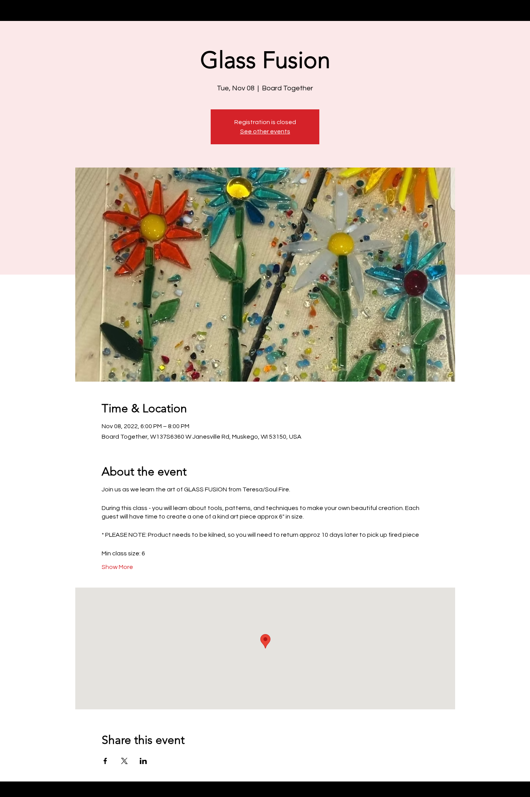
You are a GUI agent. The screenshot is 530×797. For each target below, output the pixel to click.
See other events (265, 131)
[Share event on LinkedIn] (143, 761)
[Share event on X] (124, 761)
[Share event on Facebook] (105, 761)
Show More (117, 567)
